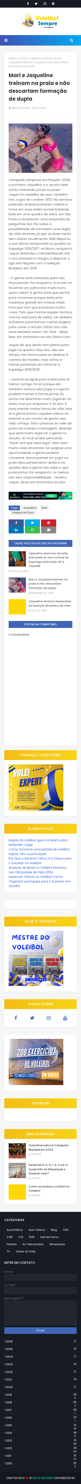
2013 (41, 1440)
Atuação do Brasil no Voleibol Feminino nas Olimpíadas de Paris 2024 (38, 869)
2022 (41, 1372)
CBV (65, 1230)
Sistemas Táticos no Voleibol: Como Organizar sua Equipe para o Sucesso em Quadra (39, 881)
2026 (41, 1341)
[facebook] (27, 3)
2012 (41, 1448)
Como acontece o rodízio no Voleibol (49, 1188)
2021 (41, 1379)
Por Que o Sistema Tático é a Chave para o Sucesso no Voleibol (40, 860)
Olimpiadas (57, 1244)
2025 (41, 1349)
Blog (54, 1230)
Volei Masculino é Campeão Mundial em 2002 (49, 1147)
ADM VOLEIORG (20, 108)
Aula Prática (15, 1230)
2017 (41, 1410)
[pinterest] (53, 3)
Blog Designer (43, 1478)
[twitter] (36, 3)
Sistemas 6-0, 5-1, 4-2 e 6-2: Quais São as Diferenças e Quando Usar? (48, 1169)
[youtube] (65, 1018)
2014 (41, 1433)
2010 (41, 1463)
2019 (41, 1395)
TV (8, 1251)
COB (10, 1237)
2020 (41, 1387)
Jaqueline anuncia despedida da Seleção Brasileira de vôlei (50, 603)
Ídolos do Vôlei (25, 1251)
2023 (41, 1364)
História (12, 1244)
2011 (41, 1456)
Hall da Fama (49, 1237)
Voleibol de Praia (40, 58)
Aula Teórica (37, 1230)
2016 (41, 1418)
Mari (44, 508)
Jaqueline (29, 508)
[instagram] (45, 3)
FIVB (31, 1237)
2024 (41, 1357)
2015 (41, 1425)
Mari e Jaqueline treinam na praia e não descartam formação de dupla (48, 583)
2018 (41, 1402)
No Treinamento (32, 1244)
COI (20, 1237)
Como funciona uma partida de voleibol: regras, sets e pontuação (39, 851)
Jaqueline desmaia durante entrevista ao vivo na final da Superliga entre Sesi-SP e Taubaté (49, 559)
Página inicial (18, 58)
